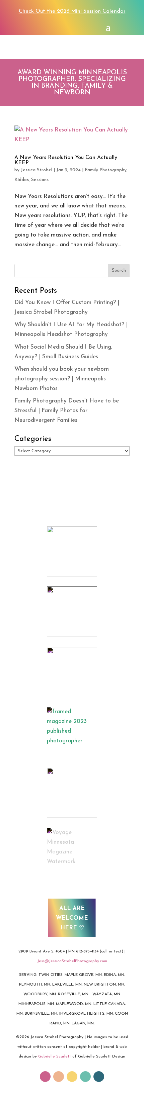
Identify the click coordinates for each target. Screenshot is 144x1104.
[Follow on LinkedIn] (98, 1076)
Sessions (40, 179)
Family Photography (106, 170)
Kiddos (21, 179)
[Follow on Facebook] (22, 26)
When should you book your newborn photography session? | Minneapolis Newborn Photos (61, 378)
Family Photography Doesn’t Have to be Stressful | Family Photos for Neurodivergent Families (66, 410)
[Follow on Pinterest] (49, 26)
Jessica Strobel (36, 170)
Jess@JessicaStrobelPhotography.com (72, 961)
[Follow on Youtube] (72, 1076)
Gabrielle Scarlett (54, 1056)
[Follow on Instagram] (36, 26)
